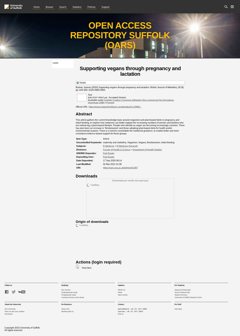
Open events (123, 295)
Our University (10, 309)
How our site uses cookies (14, 311)
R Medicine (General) (127, 146)
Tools (82, 82)
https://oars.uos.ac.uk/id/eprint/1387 (120, 168)
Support (105, 7)
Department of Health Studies (147, 150)
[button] (77, 266)
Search (62, 7)
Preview (110, 102)
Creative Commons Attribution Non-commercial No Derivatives (143, 100)
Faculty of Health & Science (116, 150)
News (120, 292)
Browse (49, 7)
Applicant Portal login (183, 290)
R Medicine (108, 146)
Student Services (181, 295)
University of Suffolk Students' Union (188, 297)
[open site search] (226, 6)
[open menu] (232, 6)
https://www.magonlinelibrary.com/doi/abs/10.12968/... (115, 107)
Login (55, 63)
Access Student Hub (182, 292)
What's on (121, 290)
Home (37, 7)
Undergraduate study (69, 292)
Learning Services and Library (72, 297)
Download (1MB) (96, 102)
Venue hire (65, 309)
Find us (120, 314)
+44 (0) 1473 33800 (139, 309)
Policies (91, 7)
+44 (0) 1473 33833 (135, 311)
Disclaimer (9, 314)
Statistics (76, 7)
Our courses (66, 290)
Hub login (178, 309)
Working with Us (67, 311)
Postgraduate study (68, 295)
